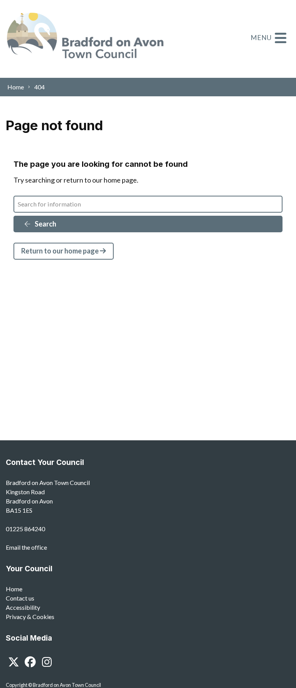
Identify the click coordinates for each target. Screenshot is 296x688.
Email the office (26, 547)
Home (14, 588)
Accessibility (23, 607)
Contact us (20, 598)
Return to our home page (60, 251)
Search (45, 224)
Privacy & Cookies (30, 616)
